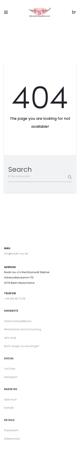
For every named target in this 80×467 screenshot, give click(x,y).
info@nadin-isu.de (16, 253)
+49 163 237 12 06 (14, 298)
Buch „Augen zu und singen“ (22, 346)
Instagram (11, 377)
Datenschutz (12, 438)
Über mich (10, 399)
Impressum (11, 430)
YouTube (9, 368)
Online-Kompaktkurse (17, 321)
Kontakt (9, 407)
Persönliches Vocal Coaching (22, 329)
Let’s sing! (10, 337)
